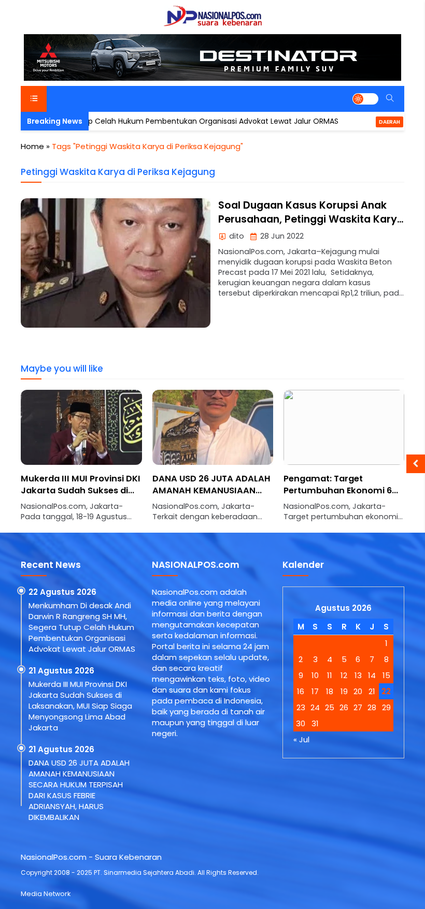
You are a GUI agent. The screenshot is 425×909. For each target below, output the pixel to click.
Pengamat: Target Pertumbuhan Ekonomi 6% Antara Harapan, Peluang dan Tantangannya (341, 496)
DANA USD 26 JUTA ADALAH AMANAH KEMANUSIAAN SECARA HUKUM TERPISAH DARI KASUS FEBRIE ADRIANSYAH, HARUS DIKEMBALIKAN (79, 790)
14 (372, 675)
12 (344, 675)
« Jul (301, 739)
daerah (361, 122)
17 (315, 691)
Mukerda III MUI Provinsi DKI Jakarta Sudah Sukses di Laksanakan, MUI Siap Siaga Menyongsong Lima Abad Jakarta (80, 706)
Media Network (45, 893)
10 (315, 675)
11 (329, 675)
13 (358, 675)
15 (386, 675)
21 (372, 691)
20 (357, 691)
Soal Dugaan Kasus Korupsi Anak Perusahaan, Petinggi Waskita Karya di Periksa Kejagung (311, 219)
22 (386, 691)
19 (344, 691)
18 (329, 691)
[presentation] (59, 461)
